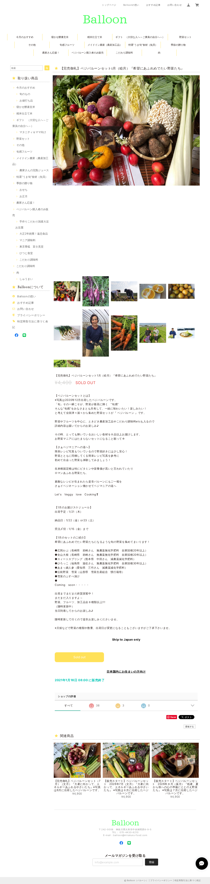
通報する (189, 726)
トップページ (109, 4)
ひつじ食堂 (26, 253)
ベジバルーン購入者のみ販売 (88, 52)
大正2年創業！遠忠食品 (33, 233)
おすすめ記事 (153, 4)
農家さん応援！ (50, 52)
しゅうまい (26, 279)
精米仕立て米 (94, 37)
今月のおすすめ (24, 37)
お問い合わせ (174, 4)
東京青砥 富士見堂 (31, 246)
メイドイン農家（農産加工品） (105, 44)
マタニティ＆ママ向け (32, 132)
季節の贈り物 (178, 44)
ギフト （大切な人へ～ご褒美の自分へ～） (140, 37)
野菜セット (185, 37)
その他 (32, 44)
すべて (68, 705)
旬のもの (24, 94)
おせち (23, 189)
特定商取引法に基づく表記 (188, 880)
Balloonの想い (131, 4)
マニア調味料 (27, 240)
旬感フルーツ (67, 44)
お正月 (23, 196)
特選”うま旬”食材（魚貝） (143, 44)
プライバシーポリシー (31, 315)
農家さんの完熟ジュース (34, 170)
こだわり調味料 (124, 52)
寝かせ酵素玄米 (59, 37)
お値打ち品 (26, 100)
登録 (151, 862)
